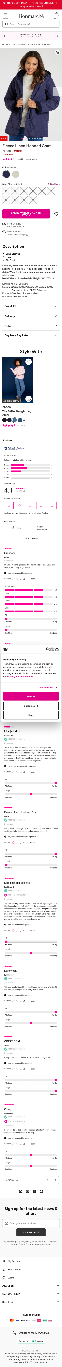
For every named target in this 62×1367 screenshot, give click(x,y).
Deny (31, 715)
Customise (29, 706)
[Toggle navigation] (5, 14)
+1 (24, 420)
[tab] (22, 138)
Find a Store (14, 1269)
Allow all (31, 696)
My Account (14, 1261)
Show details (46, 687)
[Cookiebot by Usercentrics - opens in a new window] (46, 649)
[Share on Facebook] (20, 1191)
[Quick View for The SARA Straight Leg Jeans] (28, 399)
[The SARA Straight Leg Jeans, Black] (4, 420)
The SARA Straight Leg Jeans (16, 412)
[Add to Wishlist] (56, 214)
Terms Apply (21, 234)
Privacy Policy (25, 1244)
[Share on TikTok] (34, 1191)
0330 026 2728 (40, 1332)
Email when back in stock (26, 214)
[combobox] (31, 24)
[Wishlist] (28, 362)
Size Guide (55, 183)
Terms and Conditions (47, 1241)
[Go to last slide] (4, 36)
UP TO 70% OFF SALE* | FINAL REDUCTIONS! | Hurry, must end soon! (31, 4)
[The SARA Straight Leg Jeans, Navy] (9, 420)
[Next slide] (57, 36)
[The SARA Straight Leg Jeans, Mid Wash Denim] (20, 420)
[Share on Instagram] (27, 1191)
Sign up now (31, 1232)
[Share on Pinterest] (41, 1191)
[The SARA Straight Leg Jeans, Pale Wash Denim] (14, 420)
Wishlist (12, 1277)
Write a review (31, 159)
